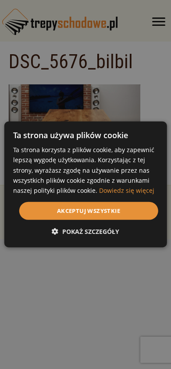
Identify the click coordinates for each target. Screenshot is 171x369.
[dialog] (85, 184)
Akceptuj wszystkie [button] (88, 211)
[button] (85, 231)
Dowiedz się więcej (126, 190)
